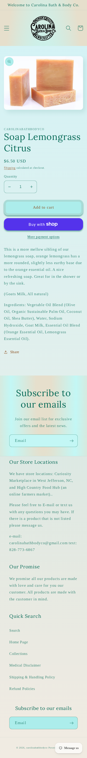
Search (14, 630)
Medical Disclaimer (25, 665)
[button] (7, 28)
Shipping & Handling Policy (32, 677)
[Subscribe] (71, 440)
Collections (18, 654)
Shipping (9, 167)
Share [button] (14, 352)
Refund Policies (22, 689)
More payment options (43, 237)
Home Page (18, 642)
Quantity (10, 176)
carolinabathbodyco (37, 747)
